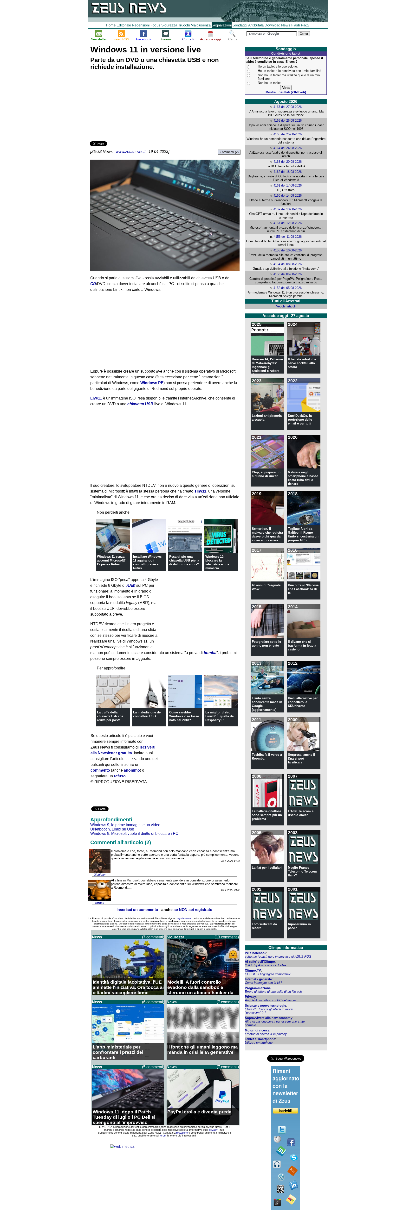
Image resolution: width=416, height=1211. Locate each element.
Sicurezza (169, 25)
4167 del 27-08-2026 (287, 107)
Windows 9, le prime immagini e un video (125, 825)
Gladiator (100, 874)
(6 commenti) (153, 1002)
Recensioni (141, 25)
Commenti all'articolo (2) (120, 842)
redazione (182, 1132)
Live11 (96, 398)
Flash (295, 25)
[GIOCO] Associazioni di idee (265, 965)
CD (93, 284)
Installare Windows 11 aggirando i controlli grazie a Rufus (147, 562)
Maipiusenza (201, 25)
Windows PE (151, 383)
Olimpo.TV (253, 970)
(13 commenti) (226, 937)
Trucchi (184, 25)
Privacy (250, 997)
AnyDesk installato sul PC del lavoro (270, 1000)
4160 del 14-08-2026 (287, 195)
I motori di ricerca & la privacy (266, 1034)
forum (163, 1135)
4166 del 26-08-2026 (287, 120)
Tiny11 (200, 491)
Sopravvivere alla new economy (268, 1018)
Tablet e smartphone (260, 1039)
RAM (130, 585)
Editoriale (124, 25)
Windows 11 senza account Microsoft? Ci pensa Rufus (111, 560)
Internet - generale (258, 979)
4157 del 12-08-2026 (287, 223)
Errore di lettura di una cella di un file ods (273, 991)
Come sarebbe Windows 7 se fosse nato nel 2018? (184, 716)
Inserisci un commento (137, 910)
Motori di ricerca (257, 1030)
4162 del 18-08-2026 (287, 172)
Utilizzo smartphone (259, 1042)
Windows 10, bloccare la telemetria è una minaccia (217, 562)
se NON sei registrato (193, 910)
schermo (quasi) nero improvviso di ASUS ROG (278, 956)
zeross (99, 903)
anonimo (132, 770)
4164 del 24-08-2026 (287, 148)
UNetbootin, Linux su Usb (112, 829)
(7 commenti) (153, 937)
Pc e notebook (255, 953)
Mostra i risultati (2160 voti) (286, 92)
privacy (213, 1129)
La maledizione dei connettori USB (147, 714)
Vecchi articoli (286, 306)
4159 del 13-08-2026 (287, 209)
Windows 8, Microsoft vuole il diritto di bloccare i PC (134, 833)
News (285, 25)
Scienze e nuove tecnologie (265, 1005)
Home (111, 25)
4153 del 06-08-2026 (287, 274)
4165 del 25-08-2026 (287, 134)
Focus (155, 25)
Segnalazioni (222, 25)
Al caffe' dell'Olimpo (260, 961)
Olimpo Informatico (285, 948)
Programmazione (258, 988)
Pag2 (305, 25)
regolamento (184, 918)
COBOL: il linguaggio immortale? (267, 974)
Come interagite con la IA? (263, 983)
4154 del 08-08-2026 (287, 264)
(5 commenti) (153, 1067)
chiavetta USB (140, 404)
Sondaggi (240, 25)
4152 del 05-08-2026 (287, 288)
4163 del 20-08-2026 (287, 161)
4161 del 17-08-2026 (287, 185)
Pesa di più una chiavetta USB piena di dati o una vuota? (184, 560)
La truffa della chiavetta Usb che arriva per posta (110, 716)
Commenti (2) (229, 152)
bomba (210, 653)
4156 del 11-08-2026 (288, 236)
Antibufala (256, 25)
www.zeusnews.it (130, 152)
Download (272, 25)
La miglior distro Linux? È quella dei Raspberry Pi (219, 716)
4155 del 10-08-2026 (287, 250)
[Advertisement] (126, 106)
